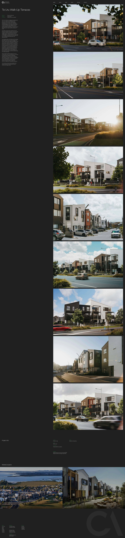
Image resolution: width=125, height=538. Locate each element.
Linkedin (22, 526)
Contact (85, 2)
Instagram (22, 528)
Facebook (22, 527)
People (72, 2)
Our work (3, 526)
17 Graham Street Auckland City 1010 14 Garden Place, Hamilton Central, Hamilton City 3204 (12, 529)
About (60, 2)
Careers (3, 531)
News (66, 2)
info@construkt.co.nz (12, 535)
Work (54, 2)
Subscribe (23, 529)
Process (78, 2)
